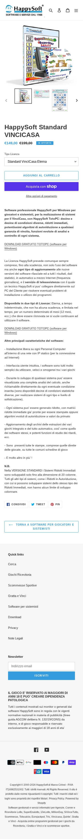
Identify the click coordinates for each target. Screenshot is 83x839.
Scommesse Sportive (22, 585)
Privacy (13, 627)
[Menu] (76, 10)
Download (14, 617)
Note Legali (15, 638)
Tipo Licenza (11, 154)
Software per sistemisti (23, 606)
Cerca (12, 564)
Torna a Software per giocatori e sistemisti (44, 526)
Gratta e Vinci (17, 596)
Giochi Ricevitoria (19, 574)
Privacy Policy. (57, 798)
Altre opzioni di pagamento (41, 196)
